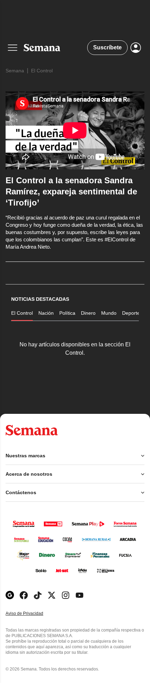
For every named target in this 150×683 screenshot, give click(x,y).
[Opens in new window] (24, 595)
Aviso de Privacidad (32, 613)
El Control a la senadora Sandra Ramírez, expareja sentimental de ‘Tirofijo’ (71, 191)
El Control (42, 70)
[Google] (10, 595)
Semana (15, 70)
